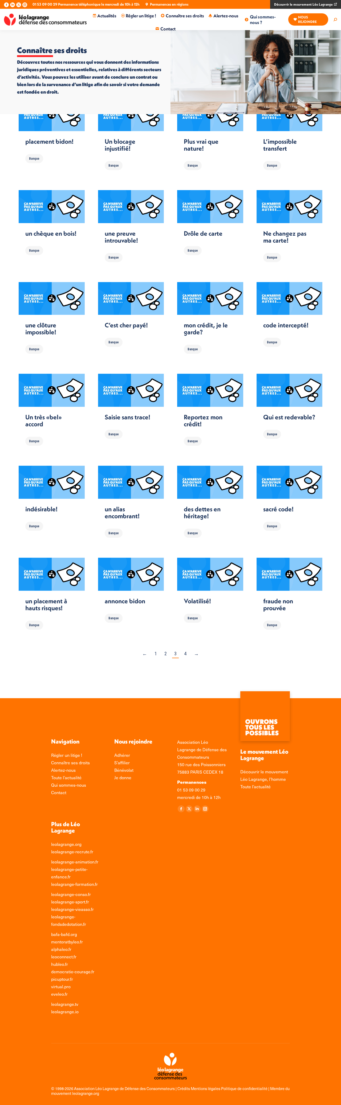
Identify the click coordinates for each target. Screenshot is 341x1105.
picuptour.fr (62, 979)
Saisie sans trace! (127, 417)
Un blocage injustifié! (120, 144)
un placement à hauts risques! (46, 604)
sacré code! (278, 509)
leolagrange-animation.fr (74, 861)
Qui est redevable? (289, 417)
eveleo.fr (59, 994)
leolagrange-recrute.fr (72, 851)
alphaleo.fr (61, 949)
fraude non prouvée (278, 604)
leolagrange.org (66, 844)
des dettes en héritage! (202, 512)
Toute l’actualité (255, 786)
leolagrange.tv (64, 1004)
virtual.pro (61, 986)
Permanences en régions (169, 4)
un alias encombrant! (122, 512)
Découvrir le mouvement (264, 771)
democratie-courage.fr (72, 971)
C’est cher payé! (126, 325)
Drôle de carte (203, 233)
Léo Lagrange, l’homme (263, 779)
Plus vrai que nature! (201, 144)
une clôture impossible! (40, 328)
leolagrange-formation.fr (74, 884)
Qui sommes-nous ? (263, 19)
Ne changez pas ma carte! (284, 236)
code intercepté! (285, 325)
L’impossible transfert (280, 144)
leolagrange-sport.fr (70, 901)
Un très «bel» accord (43, 420)
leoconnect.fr (63, 956)
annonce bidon (125, 601)
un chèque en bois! (50, 233)
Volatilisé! (197, 601)
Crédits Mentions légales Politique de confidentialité (222, 1088)
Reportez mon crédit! (203, 420)
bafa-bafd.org (64, 934)
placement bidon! (49, 141)
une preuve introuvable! (121, 236)
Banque (34, 158)
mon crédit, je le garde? (206, 328)
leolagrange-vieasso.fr (72, 909)
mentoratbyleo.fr (67, 941)
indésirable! (41, 509)
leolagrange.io (65, 1011)
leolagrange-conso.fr (71, 894)
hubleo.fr (59, 964)
